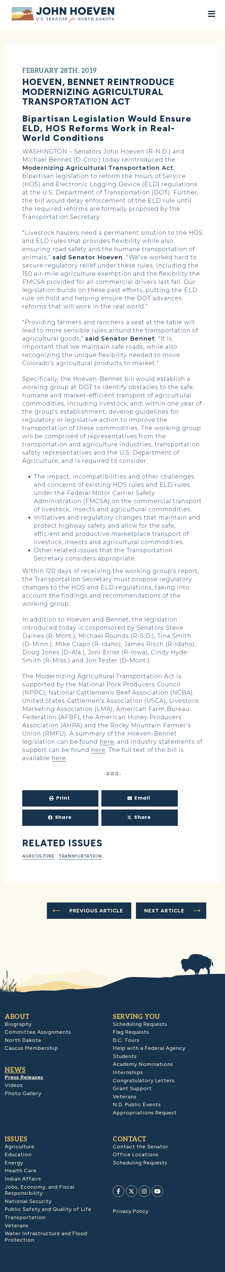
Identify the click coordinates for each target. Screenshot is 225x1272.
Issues (16, 1139)
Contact (129, 1139)
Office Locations (135, 1154)
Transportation (80, 856)
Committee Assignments (38, 1032)
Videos (14, 1085)
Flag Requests (131, 1032)
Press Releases (24, 1077)
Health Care (21, 1170)
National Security (28, 1201)
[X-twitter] (131, 1191)
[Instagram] (144, 1191)
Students (125, 1056)
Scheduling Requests (140, 1024)
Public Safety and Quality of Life (48, 1209)
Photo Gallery (23, 1093)
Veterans (125, 1096)
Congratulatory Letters (144, 1080)
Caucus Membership (31, 1048)
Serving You (136, 1017)
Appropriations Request (145, 1112)
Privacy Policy (130, 1211)
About (17, 1017)
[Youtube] (157, 1191)
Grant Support (132, 1088)
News (15, 1070)
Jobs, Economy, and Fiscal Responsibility (39, 1190)
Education (18, 1154)
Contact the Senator (140, 1146)
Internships (128, 1072)
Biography (18, 1024)
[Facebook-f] (118, 1191)
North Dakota (23, 1040)
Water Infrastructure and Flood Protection (46, 1236)
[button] (60, 798)
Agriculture (38, 856)
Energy (14, 1162)
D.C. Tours (126, 1040)
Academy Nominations (143, 1064)
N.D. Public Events (137, 1104)
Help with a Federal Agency (149, 1048)
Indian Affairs (23, 1179)
